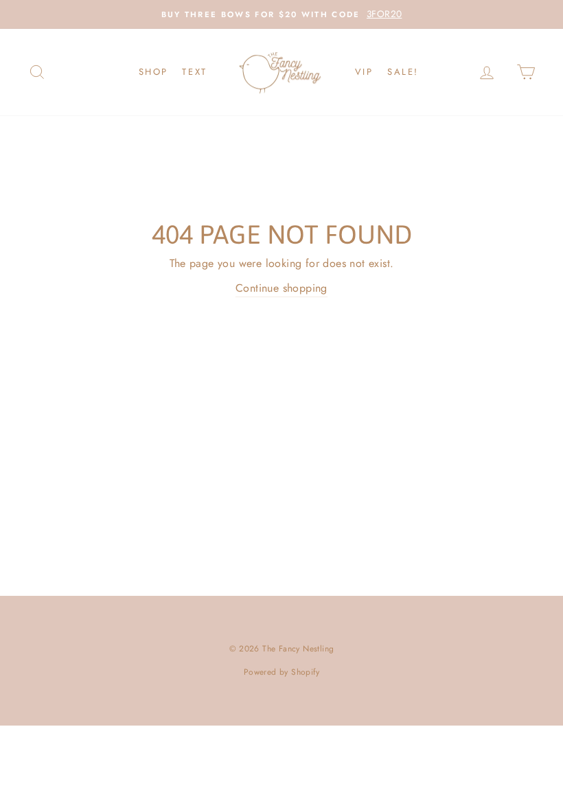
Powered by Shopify (281, 672)
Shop (153, 71)
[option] (281, 14)
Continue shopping (281, 288)
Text (194, 71)
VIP (364, 71)
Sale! (403, 71)
